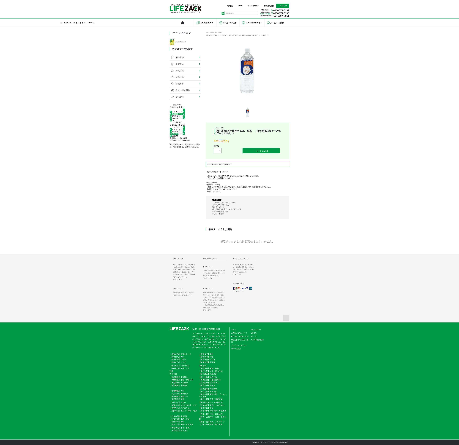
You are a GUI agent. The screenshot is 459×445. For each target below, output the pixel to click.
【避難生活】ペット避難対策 (211, 402)
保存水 (220, 32)
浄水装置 (173, 374)
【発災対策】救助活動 (208, 389)
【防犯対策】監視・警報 (180, 428)
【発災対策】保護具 (207, 385)
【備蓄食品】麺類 (206, 354)
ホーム (233, 329)
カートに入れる (262, 151)
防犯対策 (180, 97)
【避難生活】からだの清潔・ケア (183, 405)
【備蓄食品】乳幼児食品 (180, 366)
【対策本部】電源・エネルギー (211, 405)
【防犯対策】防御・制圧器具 (211, 424)
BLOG (240, 6)
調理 (171, 371)
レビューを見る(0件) (220, 211)
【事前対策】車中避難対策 (210, 380)
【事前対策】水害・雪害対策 (181, 380)
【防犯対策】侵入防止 (179, 431)
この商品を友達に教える (221, 205)
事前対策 (180, 64)
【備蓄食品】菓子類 (207, 362)
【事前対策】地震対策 (208, 374)
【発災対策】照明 (177, 391)
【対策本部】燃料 (177, 422)
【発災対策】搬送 (177, 399)
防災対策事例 (208, 23)
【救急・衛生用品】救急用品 (181, 424)
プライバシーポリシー (239, 345)
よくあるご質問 (277, 23)
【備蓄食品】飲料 (177, 357)
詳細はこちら (177, 279)
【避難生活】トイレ (178, 402)
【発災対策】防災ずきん (209, 383)
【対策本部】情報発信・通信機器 (212, 411)
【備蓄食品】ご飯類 (178, 359)
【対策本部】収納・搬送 (180, 419)
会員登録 (253, 333)
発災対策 (180, 70)
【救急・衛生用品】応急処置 (211, 414)
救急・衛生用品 (183, 90)
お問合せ (230, 6)
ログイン (253, 336)
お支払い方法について (239, 333)
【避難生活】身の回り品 (180, 408)
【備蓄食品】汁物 (206, 357)
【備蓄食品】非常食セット (180, 354)
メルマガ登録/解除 (256, 340)
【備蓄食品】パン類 (207, 359)
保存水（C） (265, 35)
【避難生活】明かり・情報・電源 (183, 411)
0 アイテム (283, 5)
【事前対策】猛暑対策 (179, 385)
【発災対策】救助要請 (179, 394)
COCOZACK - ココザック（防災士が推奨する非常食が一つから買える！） (235, 35)
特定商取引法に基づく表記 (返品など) (226, 209)
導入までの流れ (230, 23)
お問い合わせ (236, 348)
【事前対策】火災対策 (179, 383)
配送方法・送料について (240, 336)
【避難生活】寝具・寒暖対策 (211, 399)
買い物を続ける (218, 207)
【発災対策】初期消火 (208, 391)
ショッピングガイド (254, 23)
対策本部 (180, 84)
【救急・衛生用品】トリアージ (211, 422)
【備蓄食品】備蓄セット (180, 368)
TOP (207, 32)
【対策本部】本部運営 (179, 416)
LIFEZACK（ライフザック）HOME (182, 23)
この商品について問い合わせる (224, 202)
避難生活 (180, 77)
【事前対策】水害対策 (179, 377)
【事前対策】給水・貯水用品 (211, 371)
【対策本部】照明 (206, 408)
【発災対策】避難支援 (179, 396)
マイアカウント (253, 6)
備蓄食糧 (213, 32)
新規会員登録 (269, 6)
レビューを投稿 (218, 214)
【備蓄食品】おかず (178, 362)
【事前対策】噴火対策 (208, 377)
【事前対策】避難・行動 (209, 368)
